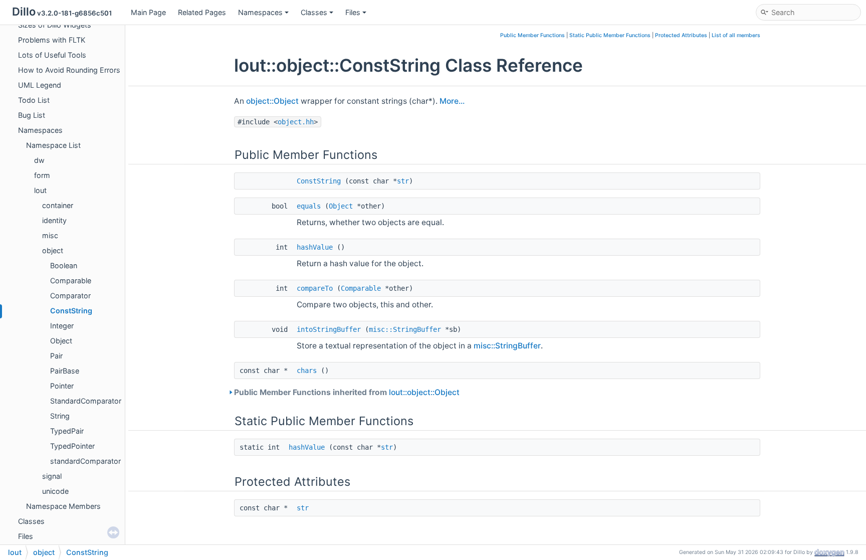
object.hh (296, 122)
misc (50, 235)
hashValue (315, 247)
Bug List (31, 115)
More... (452, 101)
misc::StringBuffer (405, 329)
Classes (314, 12)
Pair (56, 355)
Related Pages (202, 12)
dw (39, 160)
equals (309, 206)
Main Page (148, 12)
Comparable (70, 280)
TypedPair (67, 431)
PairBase (64, 370)
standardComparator (85, 461)
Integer (62, 325)
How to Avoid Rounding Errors (69, 70)
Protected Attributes (681, 35)
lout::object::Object (424, 392)
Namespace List (53, 145)
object (52, 250)
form (42, 175)
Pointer (62, 386)
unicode (55, 491)
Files (352, 12)
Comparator (70, 295)
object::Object (272, 101)
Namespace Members (63, 506)
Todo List (34, 100)
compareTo (315, 288)
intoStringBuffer (329, 329)
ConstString (71, 310)
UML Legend (39, 85)
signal (52, 476)
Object (61, 340)
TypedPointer (72, 446)
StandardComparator (85, 401)
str (403, 181)
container (57, 205)
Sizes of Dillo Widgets (54, 25)
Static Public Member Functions (610, 35)
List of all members (736, 35)
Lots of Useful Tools (52, 55)
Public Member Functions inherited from (347, 392)
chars (307, 370)
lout (40, 190)
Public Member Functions (532, 35)
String (60, 416)
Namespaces (260, 12)
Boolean (63, 265)
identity (54, 220)
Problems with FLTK (51, 40)
